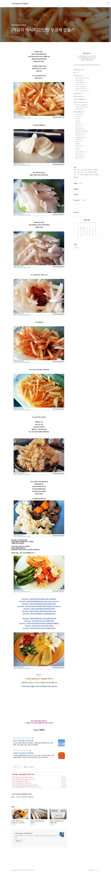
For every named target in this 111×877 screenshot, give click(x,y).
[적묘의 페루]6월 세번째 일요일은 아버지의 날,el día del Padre (26, 787)
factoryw (91, 842)
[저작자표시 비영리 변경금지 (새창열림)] (31, 767)
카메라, (86, 170)
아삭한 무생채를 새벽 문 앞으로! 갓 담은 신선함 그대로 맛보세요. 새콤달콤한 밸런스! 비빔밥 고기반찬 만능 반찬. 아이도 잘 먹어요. (33, 756)
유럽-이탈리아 (80, 129)
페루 (78, 118)
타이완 (78, 122)
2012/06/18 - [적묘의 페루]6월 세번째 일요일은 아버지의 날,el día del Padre (39, 601)
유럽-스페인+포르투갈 (82, 131)
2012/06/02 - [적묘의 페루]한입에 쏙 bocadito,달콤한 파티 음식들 (39, 618)
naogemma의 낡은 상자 (94, 830)
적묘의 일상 (15, 774)
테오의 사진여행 (92, 823)
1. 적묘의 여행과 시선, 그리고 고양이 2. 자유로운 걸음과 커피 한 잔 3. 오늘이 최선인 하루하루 (36, 836)
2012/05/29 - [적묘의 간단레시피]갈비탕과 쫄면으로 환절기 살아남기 (39, 604)
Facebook (76, 200)
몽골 (78, 143)
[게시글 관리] (19, 767)
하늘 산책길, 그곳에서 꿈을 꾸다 (94, 813)
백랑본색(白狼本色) (93, 864)
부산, (93, 174)
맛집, (82, 170)
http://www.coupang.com (20, 750)
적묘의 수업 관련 (81, 86)
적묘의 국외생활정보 (80, 99)
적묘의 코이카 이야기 (80, 102)
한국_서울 (79, 158)
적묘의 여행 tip (79, 96)
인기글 (80, 183)
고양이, (78, 170)
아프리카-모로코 (81, 133)
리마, (78, 174)
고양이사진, (90, 172)
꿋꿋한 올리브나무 (93, 834)
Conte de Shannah (93, 862)
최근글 (75, 183)
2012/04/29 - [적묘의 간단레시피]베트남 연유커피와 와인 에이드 (39, 609)
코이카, (81, 174)
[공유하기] (17, 767)
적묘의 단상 (78, 93)
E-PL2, (75, 172)
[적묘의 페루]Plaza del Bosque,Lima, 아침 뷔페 (23, 779)
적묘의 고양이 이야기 (82, 78)
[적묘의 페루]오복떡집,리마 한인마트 (20, 781)
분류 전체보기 (79, 70)
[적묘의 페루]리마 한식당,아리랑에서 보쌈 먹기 (22, 777)
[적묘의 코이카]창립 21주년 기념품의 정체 (21, 783)
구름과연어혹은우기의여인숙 (94, 852)
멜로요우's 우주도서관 (94, 825)
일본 (78, 120)
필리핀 (78, 150)
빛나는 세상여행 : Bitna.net (93, 818)
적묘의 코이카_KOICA (82, 107)
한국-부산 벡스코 (81, 152)
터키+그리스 (80, 125)
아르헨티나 (79, 139)
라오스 (78, 148)
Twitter (83, 200)
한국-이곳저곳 (80, 156)
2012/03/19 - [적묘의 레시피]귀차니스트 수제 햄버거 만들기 (39, 621)
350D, (82, 172)
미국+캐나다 (80, 114)
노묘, (85, 172)
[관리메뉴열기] (108, 3)
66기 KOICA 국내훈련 (82, 105)
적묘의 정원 (79, 80)
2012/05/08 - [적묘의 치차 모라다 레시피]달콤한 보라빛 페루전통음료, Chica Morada (39, 606)
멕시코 (78, 116)
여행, (75, 170)
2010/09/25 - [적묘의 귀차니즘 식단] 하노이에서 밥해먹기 (39, 626)
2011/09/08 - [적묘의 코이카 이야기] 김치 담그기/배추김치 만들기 (39, 628)
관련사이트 (91, 870)
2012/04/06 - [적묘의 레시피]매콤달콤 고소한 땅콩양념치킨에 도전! (39, 613)
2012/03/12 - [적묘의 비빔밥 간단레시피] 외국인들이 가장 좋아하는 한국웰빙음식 (39, 623)
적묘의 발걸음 (79, 112)
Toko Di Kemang (93, 856)
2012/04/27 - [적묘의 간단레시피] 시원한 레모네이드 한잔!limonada (39, 611)
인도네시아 (79, 145)
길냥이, (95, 172)
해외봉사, (95, 170)
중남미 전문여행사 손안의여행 (23, 740)
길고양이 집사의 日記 (94, 839)
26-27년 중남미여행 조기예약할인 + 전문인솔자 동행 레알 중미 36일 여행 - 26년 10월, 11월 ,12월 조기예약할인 (33, 744)
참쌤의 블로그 (92, 867)
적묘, (75, 174)
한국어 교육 (79, 109)
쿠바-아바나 (80, 135)
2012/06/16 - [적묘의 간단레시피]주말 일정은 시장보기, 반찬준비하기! (39, 599)
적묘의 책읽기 (80, 84)
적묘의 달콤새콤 (22, 774)
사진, (79, 172)
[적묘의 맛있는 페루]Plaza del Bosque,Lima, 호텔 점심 (24, 785)
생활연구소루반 (92, 845)
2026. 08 (86, 220)
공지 (76, 73)
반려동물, (76, 177)
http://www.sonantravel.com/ (22, 738)
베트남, (97, 174)
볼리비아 (79, 141)
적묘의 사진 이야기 (81, 88)
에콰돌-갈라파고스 (81, 137)
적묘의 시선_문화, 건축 (82, 90)
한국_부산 (79, 154)
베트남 (79, 127)
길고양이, (90, 170)
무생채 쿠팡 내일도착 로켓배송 (23, 753)
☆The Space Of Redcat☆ (20, 4)
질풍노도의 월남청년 (94, 859)
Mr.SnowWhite (92, 837)
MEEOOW (91, 848)
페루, (90, 174)
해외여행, (86, 174)
